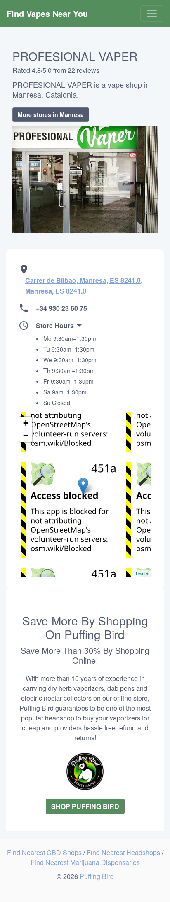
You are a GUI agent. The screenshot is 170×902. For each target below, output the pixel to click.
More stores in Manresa (51, 114)
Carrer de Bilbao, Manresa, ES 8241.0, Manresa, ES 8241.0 (83, 285)
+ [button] (25, 423)
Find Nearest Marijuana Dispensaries (85, 862)
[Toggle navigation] (151, 13)
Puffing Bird (97, 876)
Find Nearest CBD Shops (45, 852)
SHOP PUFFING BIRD (85, 806)
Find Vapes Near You (47, 13)
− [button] (25, 435)
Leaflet (142, 573)
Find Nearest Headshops (124, 852)
